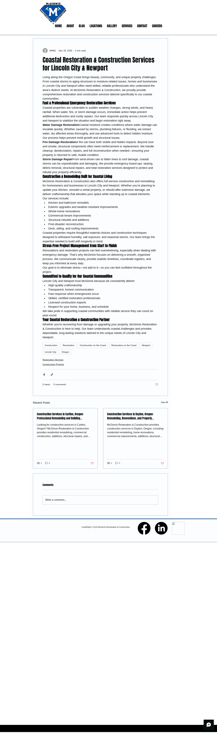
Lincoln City (50, 352)
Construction (51, 345)
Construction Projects (53, 364)
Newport (146, 345)
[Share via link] (51, 374)
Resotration (68, 345)
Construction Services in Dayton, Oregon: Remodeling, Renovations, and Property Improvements (130, 416)
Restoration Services (53, 359)
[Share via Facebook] (44, 374)
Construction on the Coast (93, 345)
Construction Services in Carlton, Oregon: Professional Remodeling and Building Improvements (60, 416)
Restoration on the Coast (123, 345)
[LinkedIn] (161, 528)
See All (164, 402)
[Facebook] (144, 528)
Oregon (65, 352)
